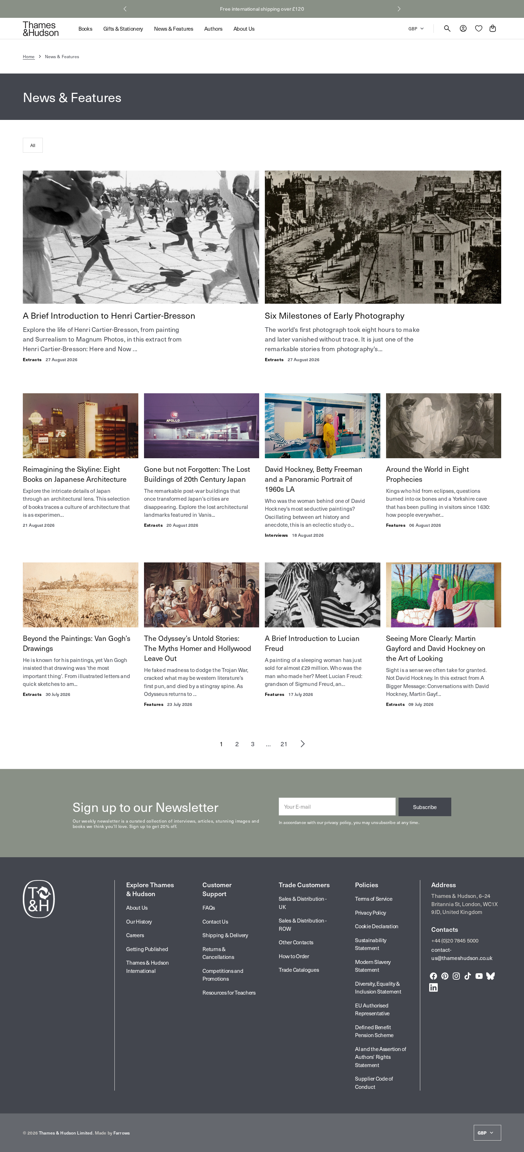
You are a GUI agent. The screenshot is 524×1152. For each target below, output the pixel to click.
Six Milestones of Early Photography (334, 315)
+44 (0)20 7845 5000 (454, 940)
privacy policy (337, 822)
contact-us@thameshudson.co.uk (462, 954)
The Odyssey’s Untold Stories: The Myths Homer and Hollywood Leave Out (197, 648)
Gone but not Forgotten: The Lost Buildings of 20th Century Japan (197, 474)
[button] (125, 9)
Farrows (121, 1133)
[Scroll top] (515, 1143)
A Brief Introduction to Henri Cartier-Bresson (109, 315)
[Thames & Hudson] (40, 28)
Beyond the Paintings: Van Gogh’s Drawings (76, 643)
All (32, 145)
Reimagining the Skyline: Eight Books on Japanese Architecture (75, 474)
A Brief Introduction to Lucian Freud (312, 643)
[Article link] (141, 237)
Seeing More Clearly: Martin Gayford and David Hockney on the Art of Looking (436, 648)
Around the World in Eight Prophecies (427, 474)
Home (29, 56)
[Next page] (302, 744)
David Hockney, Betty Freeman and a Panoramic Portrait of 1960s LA (314, 479)
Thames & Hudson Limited (65, 1133)
